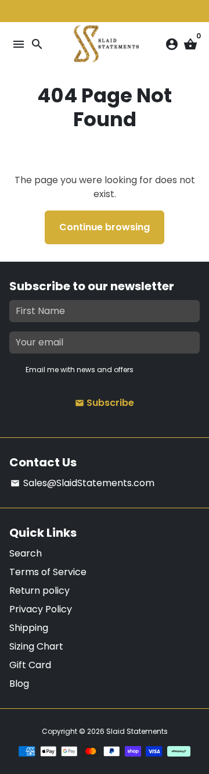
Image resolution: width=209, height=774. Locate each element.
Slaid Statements (137, 731)
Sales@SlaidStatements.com (82, 483)
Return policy (39, 590)
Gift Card (30, 665)
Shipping (28, 627)
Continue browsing (104, 227)
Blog (19, 683)
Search (25, 553)
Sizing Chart (36, 646)
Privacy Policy (40, 609)
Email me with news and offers (80, 369)
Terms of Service (48, 572)
